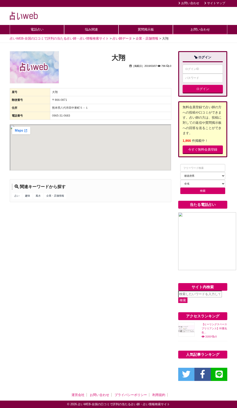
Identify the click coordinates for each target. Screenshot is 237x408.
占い (16, 195)
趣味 (27, 195)
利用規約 (158, 395)
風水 (38, 195)
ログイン (202, 89)
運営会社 (78, 395)
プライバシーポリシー (131, 395)
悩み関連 (91, 29)
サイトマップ (215, 3)
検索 (183, 300)
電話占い (37, 29)
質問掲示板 (146, 29)
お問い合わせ (189, 3)
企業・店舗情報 (55, 195)
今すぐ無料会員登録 (202, 149)
